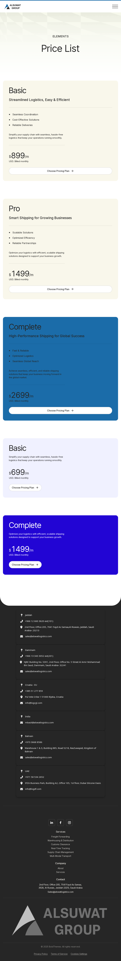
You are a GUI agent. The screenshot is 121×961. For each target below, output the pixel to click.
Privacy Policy (41, 954)
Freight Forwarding (60, 836)
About (60, 868)
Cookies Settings (79, 954)
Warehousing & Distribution (61, 840)
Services (60, 872)
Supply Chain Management (61, 852)
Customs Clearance (60, 844)
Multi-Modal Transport (60, 856)
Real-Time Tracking (60, 848)
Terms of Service (59, 954)
